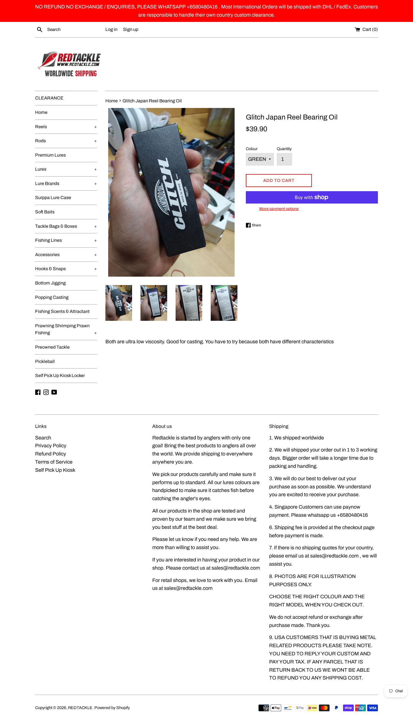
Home (41, 112)
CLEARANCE (49, 98)
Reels (66, 126)
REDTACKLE (80, 707)
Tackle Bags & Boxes (66, 226)
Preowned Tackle (52, 347)
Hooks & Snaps (66, 268)
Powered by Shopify (112, 707)
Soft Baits (45, 211)
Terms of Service (53, 462)
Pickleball (45, 361)
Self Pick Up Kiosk (55, 470)
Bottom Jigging (50, 283)
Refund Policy (50, 454)
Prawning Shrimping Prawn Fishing (66, 329)
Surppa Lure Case (53, 197)
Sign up (130, 29)
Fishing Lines (66, 240)
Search (43, 438)
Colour (252, 148)
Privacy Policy (50, 445)
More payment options (279, 209)
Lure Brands (66, 183)
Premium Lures (50, 155)
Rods (66, 140)
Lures (66, 169)
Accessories (66, 254)
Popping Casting (52, 297)
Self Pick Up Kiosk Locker (60, 375)
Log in (111, 29)
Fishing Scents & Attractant (62, 311)
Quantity (284, 148)
